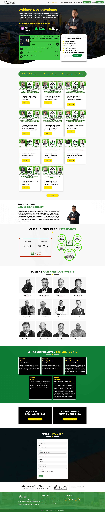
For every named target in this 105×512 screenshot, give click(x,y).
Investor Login (99, 2)
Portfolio (61, 2)
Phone (40, 450)
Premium (80, 2)
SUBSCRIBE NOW (77, 55)
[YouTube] (69, 499)
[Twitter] (72, 499)
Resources (54, 2)
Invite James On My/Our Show (46, 471)
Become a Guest (50, 74)
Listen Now (25, 103)
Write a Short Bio (42, 464)
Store (93, 2)
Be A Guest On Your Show (45, 473)
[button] (54, 2)
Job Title (40, 459)
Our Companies (68, 2)
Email (40, 445)
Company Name (42, 454)
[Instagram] (76, 499)
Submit (40, 476)
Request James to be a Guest (72, 74)
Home (49, 2)
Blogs (75, 2)
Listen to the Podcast (29, 74)
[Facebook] (66, 499)
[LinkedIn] (79, 499)
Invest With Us (86, 2)
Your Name (41, 440)
